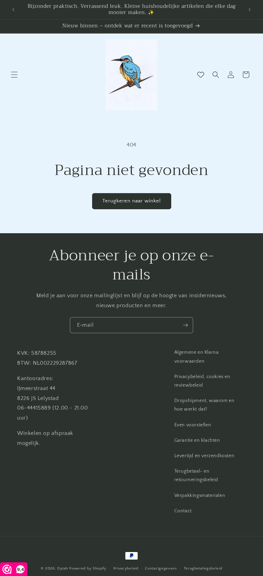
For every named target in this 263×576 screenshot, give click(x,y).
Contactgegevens (161, 568)
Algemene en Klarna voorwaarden (196, 357)
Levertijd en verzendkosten (204, 456)
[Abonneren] (185, 325)
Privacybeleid (125, 568)
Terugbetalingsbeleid (203, 568)
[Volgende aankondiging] (249, 9)
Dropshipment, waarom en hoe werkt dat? (204, 405)
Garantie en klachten (197, 440)
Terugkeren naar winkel (131, 201)
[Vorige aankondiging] (13, 9)
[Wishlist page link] (200, 74)
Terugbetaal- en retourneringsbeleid (196, 475)
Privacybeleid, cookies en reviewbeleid (202, 381)
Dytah (62, 568)
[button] (14, 74)
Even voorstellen (192, 425)
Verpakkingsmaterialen (199, 495)
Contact (183, 511)
